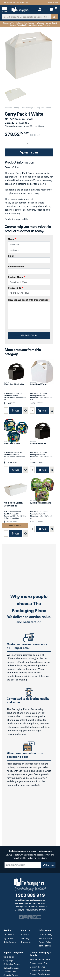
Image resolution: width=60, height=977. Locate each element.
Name (12, 239)
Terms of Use (45, 945)
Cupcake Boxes (10, 975)
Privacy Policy (45, 942)
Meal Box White (38, 384)
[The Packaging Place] (20, 8)
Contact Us (26, 942)
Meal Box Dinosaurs (40, 502)
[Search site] (54, 16)
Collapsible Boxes (11, 964)
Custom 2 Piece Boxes (40, 970)
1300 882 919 (53, 2)
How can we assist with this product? (29, 299)
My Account (8, 934)
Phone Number (16, 266)
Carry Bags (8, 960)
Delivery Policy (45, 934)
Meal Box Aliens (12, 443)
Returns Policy (45, 938)
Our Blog (25, 938)
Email (12, 255)
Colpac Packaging (11, 967)
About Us (25, 934)
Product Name (16, 277)
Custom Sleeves (37, 966)
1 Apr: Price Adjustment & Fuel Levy (15, 2)
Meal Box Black (38, 443)
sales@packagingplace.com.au (30, 899)
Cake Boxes (8, 956)
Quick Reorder (9, 942)
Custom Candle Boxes (40, 974)
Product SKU (15, 287)
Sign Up (49, 865)
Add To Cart (30, 152)
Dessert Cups (9, 971)
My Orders (8, 938)
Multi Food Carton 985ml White (13, 504)
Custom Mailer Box (38, 963)
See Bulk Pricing (15, 525)
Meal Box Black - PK (14, 384)
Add (17, 410)
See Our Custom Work (40, 959)
